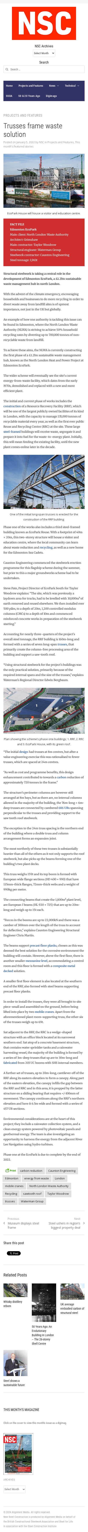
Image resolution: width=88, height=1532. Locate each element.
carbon (61, 777)
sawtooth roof (32, 1194)
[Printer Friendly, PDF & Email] (10, 1170)
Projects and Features (31, 85)
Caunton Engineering (61, 1171)
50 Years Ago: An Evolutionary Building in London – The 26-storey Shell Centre (43, 1335)
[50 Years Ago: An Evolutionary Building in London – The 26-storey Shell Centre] (44, 1302)
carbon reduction (31, 1171)
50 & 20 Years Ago (29, 96)
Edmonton (11, 1178)
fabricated (10, 1063)
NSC (41, 142)
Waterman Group (32, 1201)
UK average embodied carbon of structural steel (72, 1308)
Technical (70, 85)
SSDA (9, 96)
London (60, 1178)
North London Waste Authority (49, 1186)
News (52, 85)
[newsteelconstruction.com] (44, 23)
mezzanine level (36, 961)
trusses (62, 644)
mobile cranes (44, 1012)
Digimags (51, 96)
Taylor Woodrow (58, 1194)
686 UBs (64, 808)
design (23, 752)
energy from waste (36, 1178)
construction (12, 406)
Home (9, 85)
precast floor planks (43, 945)
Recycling (11, 1194)
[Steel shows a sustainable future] (15, 1363)
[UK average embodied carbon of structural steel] (72, 1291)
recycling (46, 547)
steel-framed (12, 432)
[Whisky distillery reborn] (15, 1290)
